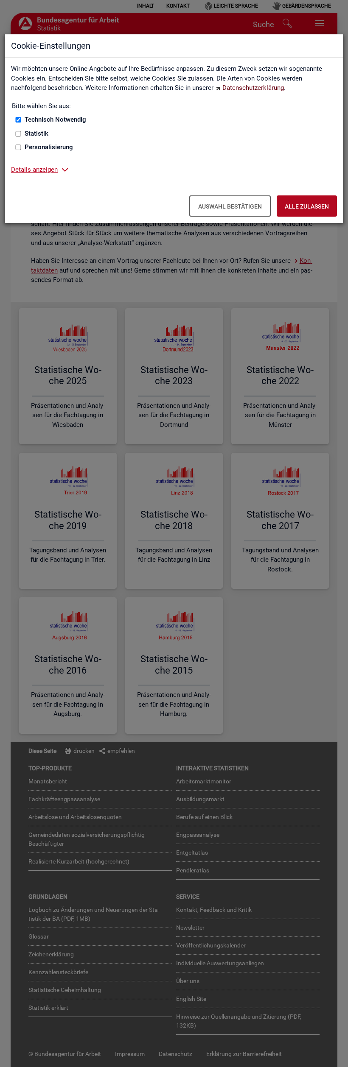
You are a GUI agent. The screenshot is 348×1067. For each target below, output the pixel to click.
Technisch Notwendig (55, 119)
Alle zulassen (307, 206)
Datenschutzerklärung (253, 88)
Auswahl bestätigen (230, 206)
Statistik (36, 133)
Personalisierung (49, 147)
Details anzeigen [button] (34, 169)
